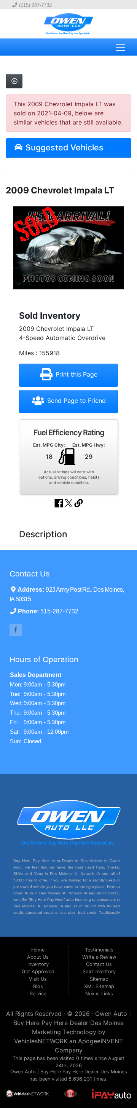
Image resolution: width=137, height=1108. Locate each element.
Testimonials (99, 950)
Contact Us (99, 964)
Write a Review (99, 957)
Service (38, 993)
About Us (38, 957)
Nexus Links (99, 993)
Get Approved (38, 971)
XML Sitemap (99, 986)
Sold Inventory (99, 971)
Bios (38, 986)
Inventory (38, 964)
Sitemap (99, 979)
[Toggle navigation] (120, 47)
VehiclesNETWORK (40, 1041)
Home (38, 950)
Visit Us (38, 979)
